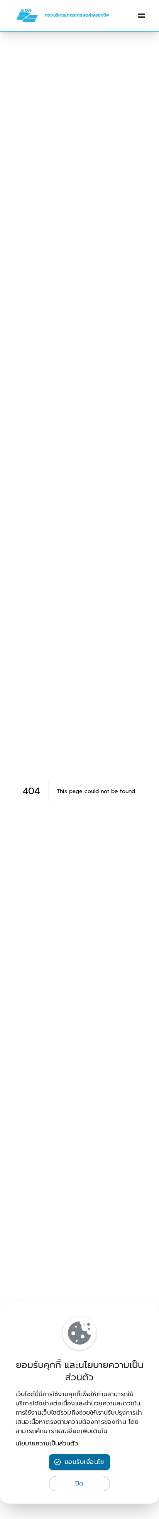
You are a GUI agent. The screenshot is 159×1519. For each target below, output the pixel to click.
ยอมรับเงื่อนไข (84, 1462)
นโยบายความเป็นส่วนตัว (46, 1443)
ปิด (79, 1483)
